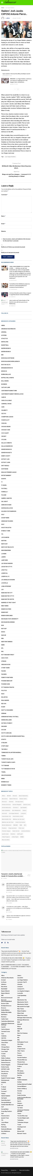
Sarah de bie (16, 831)
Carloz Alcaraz (6, 400)
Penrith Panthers (7, 677)
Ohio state (4, 658)
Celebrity (4, 410)
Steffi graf (5, 746)
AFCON (9, 795)
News (3, 645)
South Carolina (6, 733)
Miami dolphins (6, 609)
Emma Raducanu (6, 807)
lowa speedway (6, 586)
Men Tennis (4, 606)
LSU (2, 589)
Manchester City (6, 592)
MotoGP (4, 628)
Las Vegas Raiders (9, 7)
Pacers (3, 671)
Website (3, 231)
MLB (2, 625)
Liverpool (4, 573)
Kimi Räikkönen (6, 550)
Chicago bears (6, 426)
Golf (2, 514)
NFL (2, 648)
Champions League (7, 416)
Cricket (3, 436)
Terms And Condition (24, 1170)
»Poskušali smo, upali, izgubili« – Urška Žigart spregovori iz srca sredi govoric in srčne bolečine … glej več (18, 908)
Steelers (4, 742)
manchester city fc (7, 596)
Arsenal (4, 332)
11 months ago (13, 289)
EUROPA (3, 478)
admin (8, 18)
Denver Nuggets (6, 452)
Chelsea (4, 423)
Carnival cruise (6, 403)
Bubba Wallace (6, 374)
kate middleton (6, 810)
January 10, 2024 (16, 18)
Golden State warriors (8, 511)
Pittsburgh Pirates (7, 687)
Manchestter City (6, 819)
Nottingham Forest (7, 654)
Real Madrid (5, 700)
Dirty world (5, 465)
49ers (3, 325)
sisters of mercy (6, 723)
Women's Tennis (6, 785)
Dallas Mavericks (7, 446)
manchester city (6, 816)
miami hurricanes (7, 615)
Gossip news (5, 517)
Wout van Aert (5, 839)
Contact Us (13, 1170)
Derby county (5, 456)
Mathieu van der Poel (7, 822)
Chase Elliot (5, 420)
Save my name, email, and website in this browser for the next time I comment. (17, 240)
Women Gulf (5, 782)
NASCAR (3, 635)
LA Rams (3, 553)
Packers (4, 674)
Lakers (3, 557)
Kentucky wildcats (7, 547)
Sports (3, 739)
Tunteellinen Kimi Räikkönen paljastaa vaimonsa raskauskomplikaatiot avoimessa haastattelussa (19, 285)
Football (4, 488)
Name (3, 216)
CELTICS (3, 413)
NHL (2, 651)
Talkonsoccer (10, 2)
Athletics (4, 338)
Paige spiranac (13, 828)
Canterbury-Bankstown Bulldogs (12, 394)
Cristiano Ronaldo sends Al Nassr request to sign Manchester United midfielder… (20, 293)
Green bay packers (7, 521)
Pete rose (21, 828)
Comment (4, 194)
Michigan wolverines (8, 622)
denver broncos (6, 449)
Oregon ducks (5, 664)
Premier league (6, 831)
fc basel (4, 485)
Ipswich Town (5, 531)
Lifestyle (4, 570)
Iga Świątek (23, 807)
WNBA (3, 778)
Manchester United (7, 599)
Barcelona (4, 341)
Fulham (3, 495)
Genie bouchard (6, 504)
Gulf (2, 524)
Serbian (3, 713)
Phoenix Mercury (6, 681)
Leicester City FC (6, 566)
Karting (3, 540)
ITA (2, 534)
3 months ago (13, 280)
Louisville (4, 583)
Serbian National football (10, 716)
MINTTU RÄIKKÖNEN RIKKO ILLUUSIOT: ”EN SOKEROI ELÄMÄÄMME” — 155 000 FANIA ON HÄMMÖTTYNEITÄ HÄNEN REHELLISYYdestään (16, 966)
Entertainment (6, 475)
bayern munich (6, 348)
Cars (2, 407)
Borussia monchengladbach (10, 361)
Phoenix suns (5, 684)
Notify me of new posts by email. (10, 252)
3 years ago (12, 296)
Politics (4, 690)
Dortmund (4, 469)
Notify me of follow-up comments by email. (13, 247)
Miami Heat (4, 612)
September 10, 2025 (7, 75)
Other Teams (5, 667)
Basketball (5, 345)
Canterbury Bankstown (9, 390)
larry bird (4, 813)
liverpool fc (5, 576)
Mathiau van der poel (18, 819)
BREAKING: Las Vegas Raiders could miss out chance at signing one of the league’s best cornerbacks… (20, 80)
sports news (5, 834)
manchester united (18, 816)
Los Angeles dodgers (8, 579)
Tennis (3, 755)
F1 (2, 482)
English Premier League (8, 472)
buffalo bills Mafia (7, 377)
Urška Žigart (15, 836)
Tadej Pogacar (6, 836)
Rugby (3, 707)
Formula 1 (4, 491)
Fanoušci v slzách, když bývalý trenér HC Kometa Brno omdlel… (12, 875)
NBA (2, 638)
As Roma (4, 335)
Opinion (3, 661)
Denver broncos (6, 804)
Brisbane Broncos (7, 368)
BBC (2, 355)
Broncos (4, 371)
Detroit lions (5, 462)
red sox (3, 703)
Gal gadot (4, 501)
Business (4, 384)
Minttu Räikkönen (6, 825)
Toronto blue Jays (7, 759)
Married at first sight (8, 602)
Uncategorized (6, 775)
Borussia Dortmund (7, 358)
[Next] (18, 89)
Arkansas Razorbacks (8, 328)
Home (2, 7)
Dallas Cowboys (6, 443)
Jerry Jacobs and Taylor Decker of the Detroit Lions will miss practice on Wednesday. (19, 302)
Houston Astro (6, 527)
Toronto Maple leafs (8, 762)
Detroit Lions (26, 804)
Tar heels (4, 749)
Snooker (4, 726)
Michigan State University (9, 619)
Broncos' (4, 801)
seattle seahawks (7, 710)
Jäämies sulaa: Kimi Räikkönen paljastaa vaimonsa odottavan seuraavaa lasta (18, 916)
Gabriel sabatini (6, 498)
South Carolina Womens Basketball (13, 736)
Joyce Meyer (5, 537)
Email (3, 223)
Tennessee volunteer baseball (11, 752)
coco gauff (5, 433)
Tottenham (5, 765)
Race (2, 693)
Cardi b (3, 397)
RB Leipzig (4, 697)
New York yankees (6, 641)
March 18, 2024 (14, 84)
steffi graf (20, 834)
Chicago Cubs (5, 430)
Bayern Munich (6, 351)
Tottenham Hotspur (8, 768)
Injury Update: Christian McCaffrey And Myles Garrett (16, 73)
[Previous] (15, 89)
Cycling (3, 439)
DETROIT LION (5, 459)
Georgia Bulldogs (7, 508)
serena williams (6, 720)
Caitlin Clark (5, 387)
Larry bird (4, 560)
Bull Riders (5, 381)
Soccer (3, 729)
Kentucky (4, 544)
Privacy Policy (4, 1170)
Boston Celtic (5, 364)
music (3, 632)
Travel (3, 772)
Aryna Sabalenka (23, 795)
